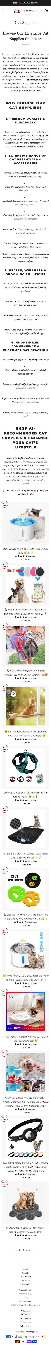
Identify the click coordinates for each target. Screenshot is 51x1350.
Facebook (27, 1311)
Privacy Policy (25, 1284)
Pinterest (27, 1318)
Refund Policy (25, 1277)
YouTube (27, 1326)
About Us (25, 1273)
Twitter (27, 1314)
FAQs (26, 1297)
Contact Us (25, 1280)
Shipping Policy (25, 1294)
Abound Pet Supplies (28, 1331)
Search (25, 1269)
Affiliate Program (25, 1301)
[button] (21, 556)
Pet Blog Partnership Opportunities (25, 1305)
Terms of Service (25, 1290)
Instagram (26, 1322)
